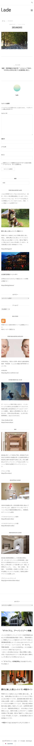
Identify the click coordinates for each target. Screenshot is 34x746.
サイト (3, 155)
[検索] (27, 182)
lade (17, 95)
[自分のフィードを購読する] (3, 322)
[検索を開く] (32, 2)
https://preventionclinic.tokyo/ (10, 580)
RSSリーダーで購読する (8, 329)
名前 (3, 139)
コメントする (21, 24)
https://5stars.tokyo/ (7, 422)
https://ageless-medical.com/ (9, 373)
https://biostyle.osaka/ (7, 525)
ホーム (3, 21)
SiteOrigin (29, 741)
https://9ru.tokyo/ (6, 473)
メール (3, 147)
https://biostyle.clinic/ (7, 519)
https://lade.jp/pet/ (6, 249)
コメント (4, 113)
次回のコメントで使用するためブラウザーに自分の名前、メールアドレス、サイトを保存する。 (17, 163)
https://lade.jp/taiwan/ (7, 285)
